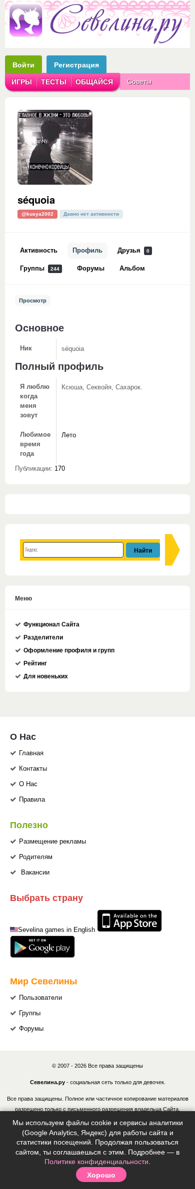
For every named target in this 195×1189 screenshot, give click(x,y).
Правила (32, 799)
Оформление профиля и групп (69, 650)
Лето (69, 435)
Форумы (90, 268)
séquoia (36, 199)
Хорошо (101, 1175)
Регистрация (76, 64)
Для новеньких (46, 676)
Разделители (43, 637)
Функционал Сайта (52, 624)
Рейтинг (35, 663)
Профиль (87, 250)
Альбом (132, 268)
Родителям (35, 857)
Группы (40, 268)
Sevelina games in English (56, 929)
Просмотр (32, 300)
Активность (39, 250)
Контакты (33, 768)
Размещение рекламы (52, 841)
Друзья (134, 250)
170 (59, 468)
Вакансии (35, 872)
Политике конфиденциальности (96, 1162)
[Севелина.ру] (97, 41)
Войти (23, 64)
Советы (139, 81)
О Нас (28, 784)
